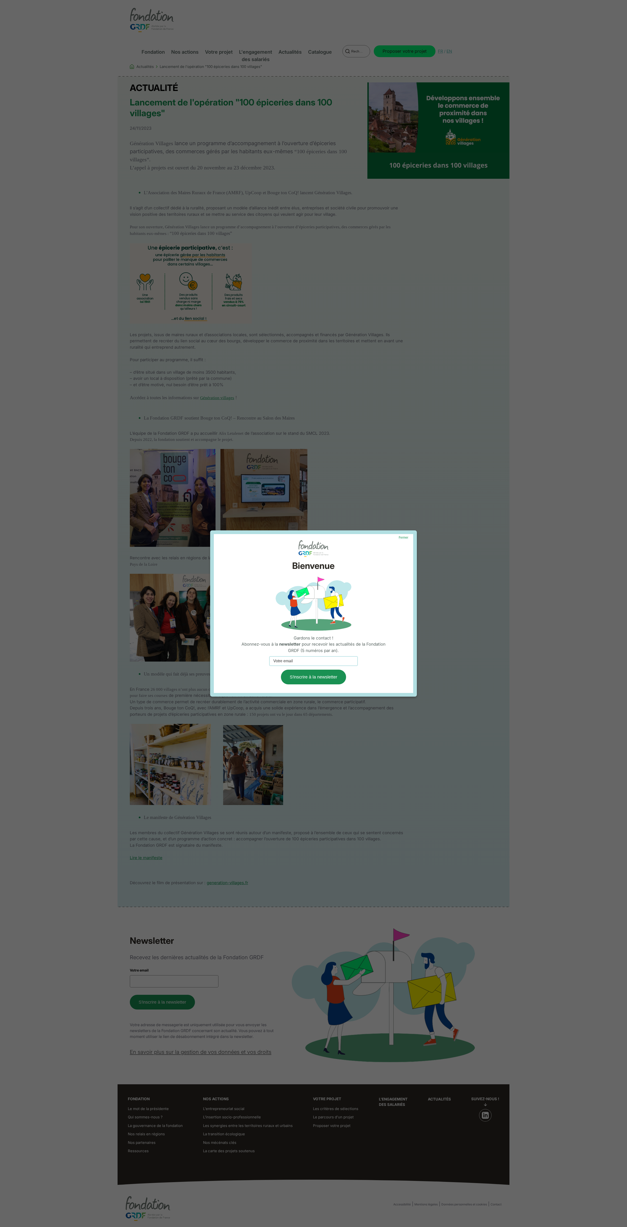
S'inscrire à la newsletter (313, 677)
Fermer (403, 537)
